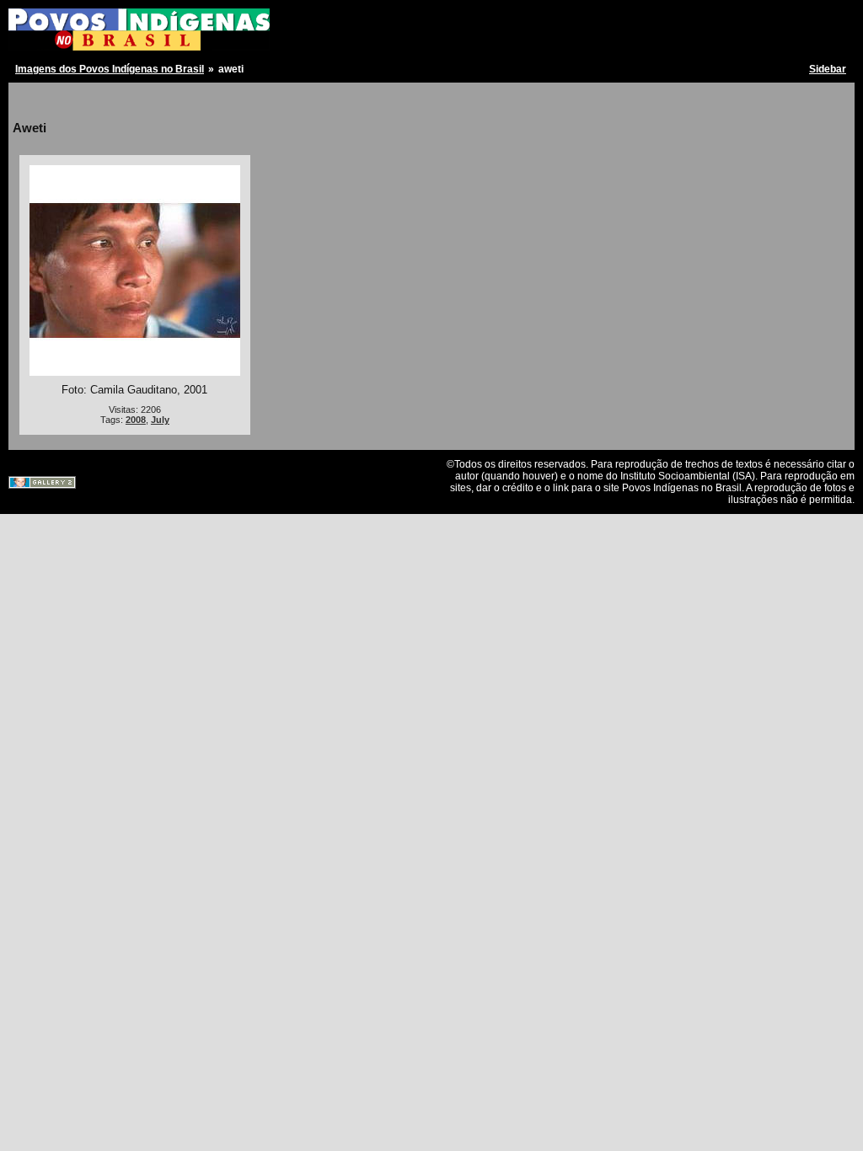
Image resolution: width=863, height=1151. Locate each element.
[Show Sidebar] (27, 99)
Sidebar (827, 69)
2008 (136, 420)
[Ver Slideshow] (46, 99)
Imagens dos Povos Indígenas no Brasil (109, 69)
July (160, 420)
